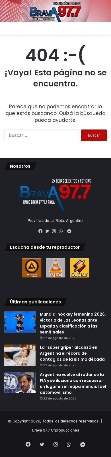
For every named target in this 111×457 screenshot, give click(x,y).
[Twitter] (48, 231)
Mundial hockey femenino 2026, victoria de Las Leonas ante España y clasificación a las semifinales (73, 323)
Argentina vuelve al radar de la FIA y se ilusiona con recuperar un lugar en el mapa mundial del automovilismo (73, 383)
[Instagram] (55, 231)
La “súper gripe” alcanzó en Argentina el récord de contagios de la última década (72, 353)
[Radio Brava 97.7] (55, 11)
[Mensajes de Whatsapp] (62, 231)
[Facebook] (41, 231)
